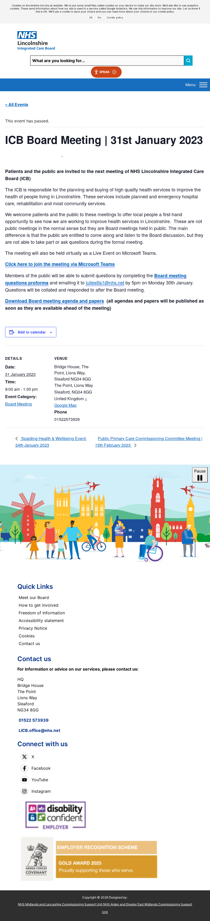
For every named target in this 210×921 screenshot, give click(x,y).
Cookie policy (115, 17)
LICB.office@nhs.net (39, 730)
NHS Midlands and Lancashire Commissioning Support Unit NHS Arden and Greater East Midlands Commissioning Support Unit (105, 908)
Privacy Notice (33, 628)
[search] (188, 60)
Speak (104, 72)
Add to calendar (32, 332)
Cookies (27, 635)
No (99, 17)
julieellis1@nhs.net (105, 282)
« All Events (16, 104)
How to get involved (38, 605)
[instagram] (24, 791)
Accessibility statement (41, 620)
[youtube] (24, 779)
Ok (91, 17)
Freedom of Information (42, 612)
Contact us (29, 643)
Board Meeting (18, 404)
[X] (24, 756)
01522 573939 (34, 720)
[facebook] (24, 768)
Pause (200, 471)
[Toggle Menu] (203, 84)
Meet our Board (34, 597)
